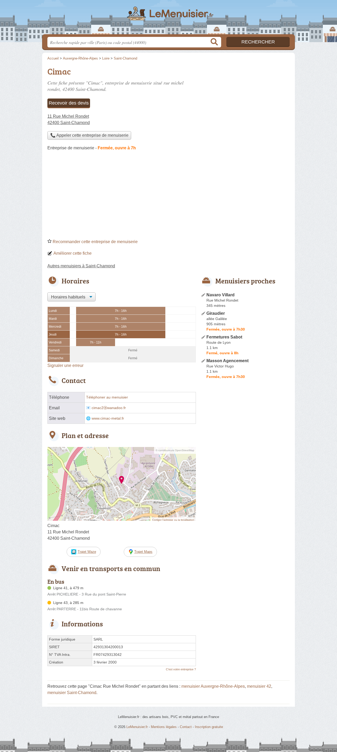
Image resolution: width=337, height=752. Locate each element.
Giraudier (215, 313)
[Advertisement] (168, 196)
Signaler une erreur (65, 365)
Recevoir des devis (69, 103)
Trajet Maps (143, 552)
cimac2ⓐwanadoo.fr (109, 408)
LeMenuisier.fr (168, 18)
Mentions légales (164, 727)
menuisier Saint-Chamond (71, 692)
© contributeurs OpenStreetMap (175, 450)
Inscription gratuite (209, 727)
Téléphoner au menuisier (107, 397)
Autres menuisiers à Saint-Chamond (81, 266)
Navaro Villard (220, 295)
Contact (186, 727)
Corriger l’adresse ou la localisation (173, 519)
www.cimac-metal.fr (108, 418)
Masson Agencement (227, 360)
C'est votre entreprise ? (181, 669)
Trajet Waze (87, 552)
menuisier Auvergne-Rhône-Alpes (213, 686)
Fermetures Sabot (224, 337)
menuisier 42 (259, 686)
